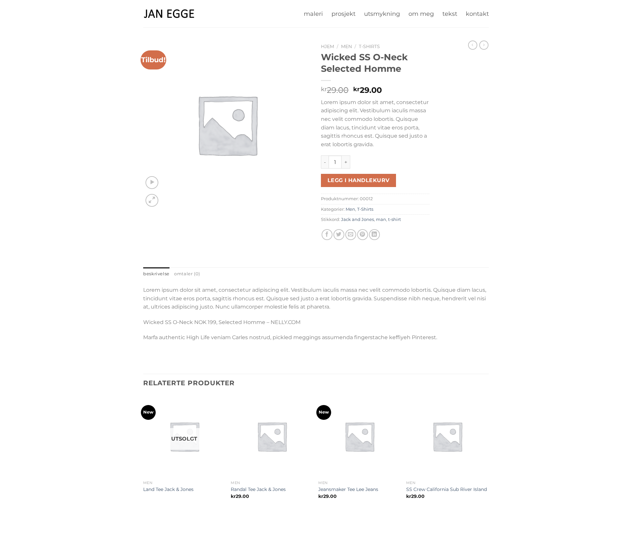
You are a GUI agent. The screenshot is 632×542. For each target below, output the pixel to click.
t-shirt (394, 219)
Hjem (327, 46)
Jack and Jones (357, 219)
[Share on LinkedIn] (374, 234)
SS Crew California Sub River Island (446, 489)
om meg (421, 13)
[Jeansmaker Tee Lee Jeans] (359, 436)
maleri (313, 13)
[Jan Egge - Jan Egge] (169, 13)
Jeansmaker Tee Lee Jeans (348, 489)
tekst (449, 13)
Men (346, 46)
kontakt (477, 13)
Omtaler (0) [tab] (187, 273)
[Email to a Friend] (350, 234)
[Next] (487, 455)
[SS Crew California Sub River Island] (447, 436)
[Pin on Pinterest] (362, 234)
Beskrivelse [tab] (156, 273)
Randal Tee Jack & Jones (258, 489)
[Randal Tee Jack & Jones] (272, 436)
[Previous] (143, 455)
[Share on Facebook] (327, 234)
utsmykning (382, 13)
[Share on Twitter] (338, 234)
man (381, 219)
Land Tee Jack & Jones (168, 489)
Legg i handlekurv (359, 180)
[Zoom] (151, 200)
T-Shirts (369, 46)
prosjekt (343, 13)
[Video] (151, 182)
